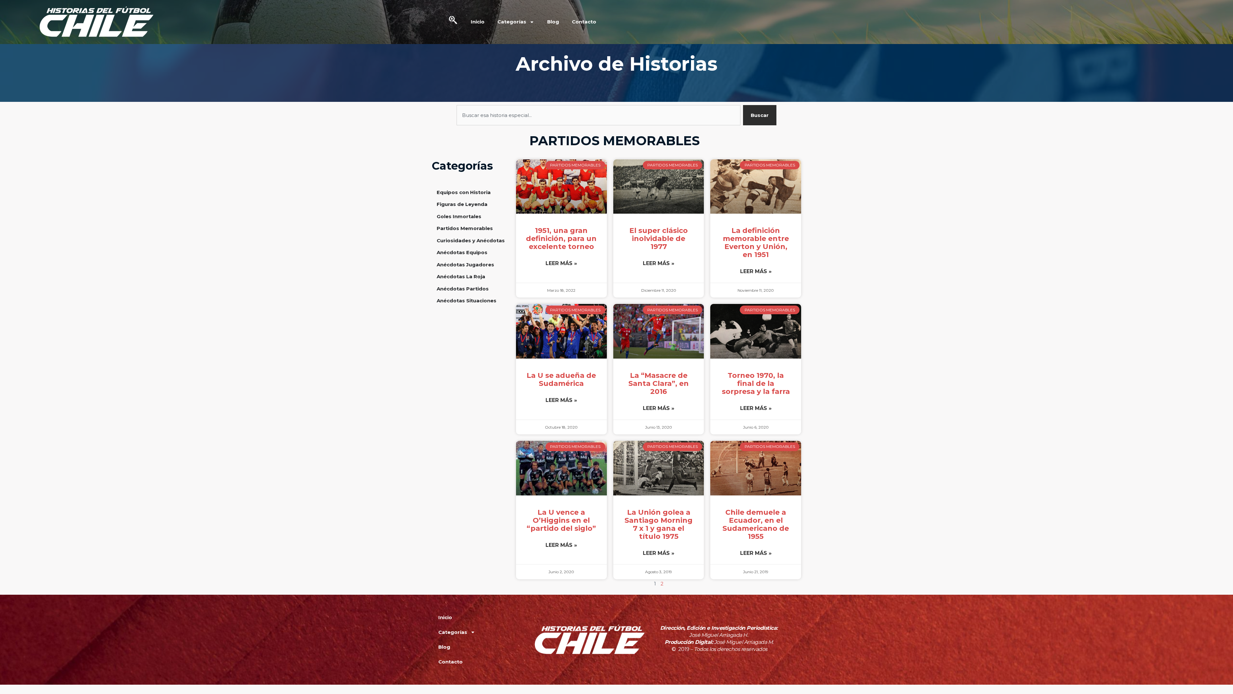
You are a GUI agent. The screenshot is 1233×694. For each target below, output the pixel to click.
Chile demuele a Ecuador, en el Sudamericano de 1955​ (755, 524)
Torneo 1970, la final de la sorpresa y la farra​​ (756, 383)
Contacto (584, 22)
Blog (553, 22)
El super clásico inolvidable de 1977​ (658, 238)
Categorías (511, 22)
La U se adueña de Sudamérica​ (561, 379)
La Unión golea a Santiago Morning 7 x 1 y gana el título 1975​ (659, 524)
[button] (453, 21)
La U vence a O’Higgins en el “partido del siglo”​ (561, 520)
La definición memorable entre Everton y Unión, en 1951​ (756, 242)
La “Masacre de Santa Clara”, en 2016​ (658, 383)
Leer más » (561, 263)
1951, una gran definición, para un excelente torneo (561, 238)
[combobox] (599, 115)
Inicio (478, 22)
